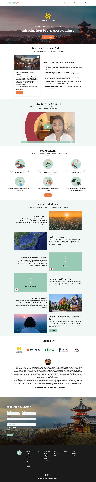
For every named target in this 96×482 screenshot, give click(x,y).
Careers (46, 460)
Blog (45, 458)
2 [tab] (49, 392)
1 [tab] (47, 392)
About (45, 453)
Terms (74, 455)
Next (85, 374)
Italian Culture (28, 464)
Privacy (74, 453)
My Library (64, 3)
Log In (86, 3)
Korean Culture (28, 454)
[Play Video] (22, 142)
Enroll (19, 92)
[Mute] (74, 142)
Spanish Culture (28, 467)
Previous (11, 374)
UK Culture (28, 460)
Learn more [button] (53, 330)
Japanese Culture (28, 457)
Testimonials (46, 456)
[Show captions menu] (71, 142)
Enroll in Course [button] (48, 37)
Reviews (56, 453)
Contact (46, 455)
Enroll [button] (48, 195)
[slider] (48, 142)
